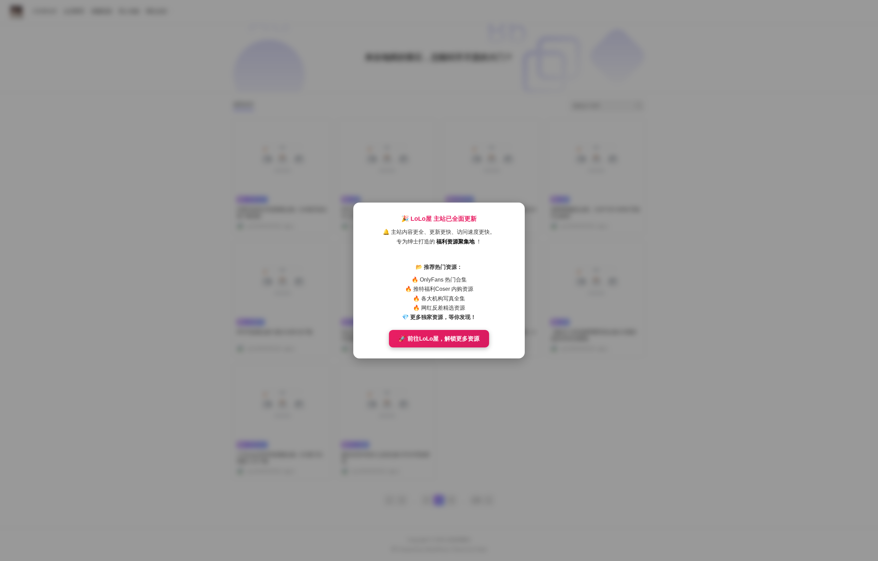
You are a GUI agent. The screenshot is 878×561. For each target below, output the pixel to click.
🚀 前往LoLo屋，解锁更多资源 (439, 338)
